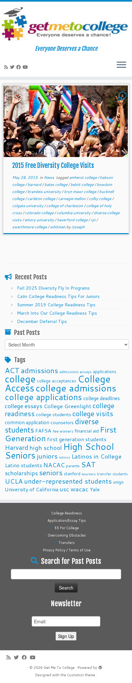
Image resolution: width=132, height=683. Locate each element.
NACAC (54, 464)
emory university (40, 220)
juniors (47, 456)
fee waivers (63, 431)
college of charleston (65, 205)
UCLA (14, 481)
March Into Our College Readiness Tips (57, 313)
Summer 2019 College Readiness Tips (56, 305)
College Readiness (66, 513)
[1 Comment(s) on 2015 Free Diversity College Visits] (123, 101)
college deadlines (101, 398)
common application (27, 422)
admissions (39, 370)
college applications (43, 397)
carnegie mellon (72, 198)
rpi (93, 220)
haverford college (72, 220)
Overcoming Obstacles (67, 535)
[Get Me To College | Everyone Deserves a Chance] (66, 23)
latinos (64, 457)
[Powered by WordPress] (100, 666)
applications (104, 371)
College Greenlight (67, 406)
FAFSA (43, 430)
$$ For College (66, 527)
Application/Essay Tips (66, 520)
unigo (118, 482)
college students (53, 414)
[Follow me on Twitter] (13, 67)
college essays (23, 406)
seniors (50, 472)
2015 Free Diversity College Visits (53, 166)
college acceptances (56, 381)
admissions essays (75, 371)
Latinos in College (96, 456)
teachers (89, 473)
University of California (31, 489)
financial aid (87, 430)
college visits (92, 413)
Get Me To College (59, 667)
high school (45, 447)
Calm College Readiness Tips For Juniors (58, 296)
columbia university (74, 212)
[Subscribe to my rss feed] (7, 67)
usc (64, 489)
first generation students (76, 439)
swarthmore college (30, 227)
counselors (62, 422)
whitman (58, 227)
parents (73, 465)
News (49, 177)
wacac (79, 489)
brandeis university (45, 191)
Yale (95, 489)
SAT (88, 464)
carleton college (42, 198)
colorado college (39, 212)
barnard (35, 184)
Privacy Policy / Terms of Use (67, 550)
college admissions (76, 387)
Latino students (23, 465)
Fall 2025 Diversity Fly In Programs (53, 288)
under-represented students (68, 481)
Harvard (16, 447)
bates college (56, 184)
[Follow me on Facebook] (19, 67)
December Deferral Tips (42, 321)
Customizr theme (81, 675)
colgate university (28, 205)
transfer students (112, 474)
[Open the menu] (121, 65)
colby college (100, 198)
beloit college (82, 184)
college (20, 378)
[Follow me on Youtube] (26, 67)
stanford (72, 473)
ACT (12, 370)
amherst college (83, 177)
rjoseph (78, 227)
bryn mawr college (80, 191)
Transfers (67, 542)
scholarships (21, 473)
